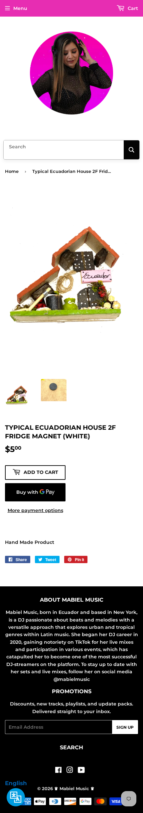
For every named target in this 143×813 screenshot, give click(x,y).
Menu (20, 8)
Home (12, 171)
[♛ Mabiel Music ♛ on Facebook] (58, 771)
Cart (132, 8)
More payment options (35, 510)
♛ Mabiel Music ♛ (74, 788)
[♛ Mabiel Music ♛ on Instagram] (70, 771)
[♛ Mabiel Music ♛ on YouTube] (81, 771)
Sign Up (125, 727)
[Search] (131, 149)
